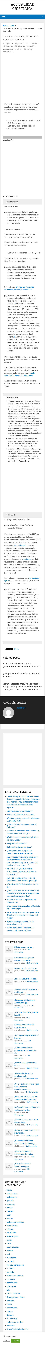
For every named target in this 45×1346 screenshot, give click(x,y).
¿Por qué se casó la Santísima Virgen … (22, 1165)
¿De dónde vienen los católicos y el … (23, 1074)
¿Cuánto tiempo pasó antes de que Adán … (26, 1120)
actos (9, 1254)
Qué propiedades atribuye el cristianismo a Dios (26, 1108)
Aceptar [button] (16, 1341)
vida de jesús (12, 1236)
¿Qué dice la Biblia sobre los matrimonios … (26, 990)
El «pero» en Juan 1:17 (16, 843)
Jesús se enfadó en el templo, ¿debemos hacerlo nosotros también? (21, 665)
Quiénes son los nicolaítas (25, 968)
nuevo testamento (15, 1276)
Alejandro (8, 43)
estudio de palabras (15, 1222)
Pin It (16, 649)
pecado (10, 1272)
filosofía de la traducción (17, 1329)
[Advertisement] (22, 78)
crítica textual (19, 46)
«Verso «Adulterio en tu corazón (21, 814)
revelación (30, 46)
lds (8, 1290)
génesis (10, 1201)
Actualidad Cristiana (22, 6)
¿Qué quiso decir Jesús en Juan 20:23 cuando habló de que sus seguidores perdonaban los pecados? (23, 893)
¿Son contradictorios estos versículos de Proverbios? (25, 1098)
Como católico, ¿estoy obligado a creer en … (24, 959)
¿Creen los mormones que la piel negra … (26, 1131)
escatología (12, 1308)
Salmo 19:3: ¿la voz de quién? (19, 847)
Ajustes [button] (6, 1341)
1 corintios (11, 1258)
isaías (9, 1304)
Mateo (10, 1218)
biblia (9, 1190)
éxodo (10, 1251)
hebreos (10, 1301)
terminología (12, 1318)
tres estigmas (20, 545)
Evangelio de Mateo (16, 1297)
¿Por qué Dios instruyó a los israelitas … (26, 1013)
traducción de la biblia (12, 49)
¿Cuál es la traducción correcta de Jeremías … (24, 1152)
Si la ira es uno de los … (24, 947)
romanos (11, 1279)
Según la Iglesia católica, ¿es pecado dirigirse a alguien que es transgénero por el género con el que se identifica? (22, 686)
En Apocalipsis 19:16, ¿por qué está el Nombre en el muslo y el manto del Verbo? (23, 915)
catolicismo (12, 1197)
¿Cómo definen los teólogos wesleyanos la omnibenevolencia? (26, 1087)
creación (11, 1326)
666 (36, 43)
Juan (9, 1215)
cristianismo (8, 46)
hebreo (10, 1211)
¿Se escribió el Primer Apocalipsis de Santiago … (25, 1142)
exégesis (11, 1204)
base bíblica (12, 1226)
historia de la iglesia (15, 1265)
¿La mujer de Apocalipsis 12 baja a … (26, 1036)
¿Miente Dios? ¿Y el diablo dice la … (25, 1064)
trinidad (10, 1315)
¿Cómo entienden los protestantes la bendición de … (25, 1050)
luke (9, 1243)
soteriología (12, 1283)
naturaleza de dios (15, 1322)
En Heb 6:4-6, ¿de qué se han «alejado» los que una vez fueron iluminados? (21, 871)
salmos (10, 1268)
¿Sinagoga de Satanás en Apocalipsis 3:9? (25, 1001)
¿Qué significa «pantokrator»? (20, 811)
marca (10, 1311)
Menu (3, 17)
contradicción (13, 1247)
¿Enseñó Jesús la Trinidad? (25, 979)
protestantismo (13, 1293)
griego (10, 1208)
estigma (27, 559)
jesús (9, 1240)
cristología (11, 1286)
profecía (10, 1261)
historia (10, 1229)
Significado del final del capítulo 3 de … (24, 1026)
